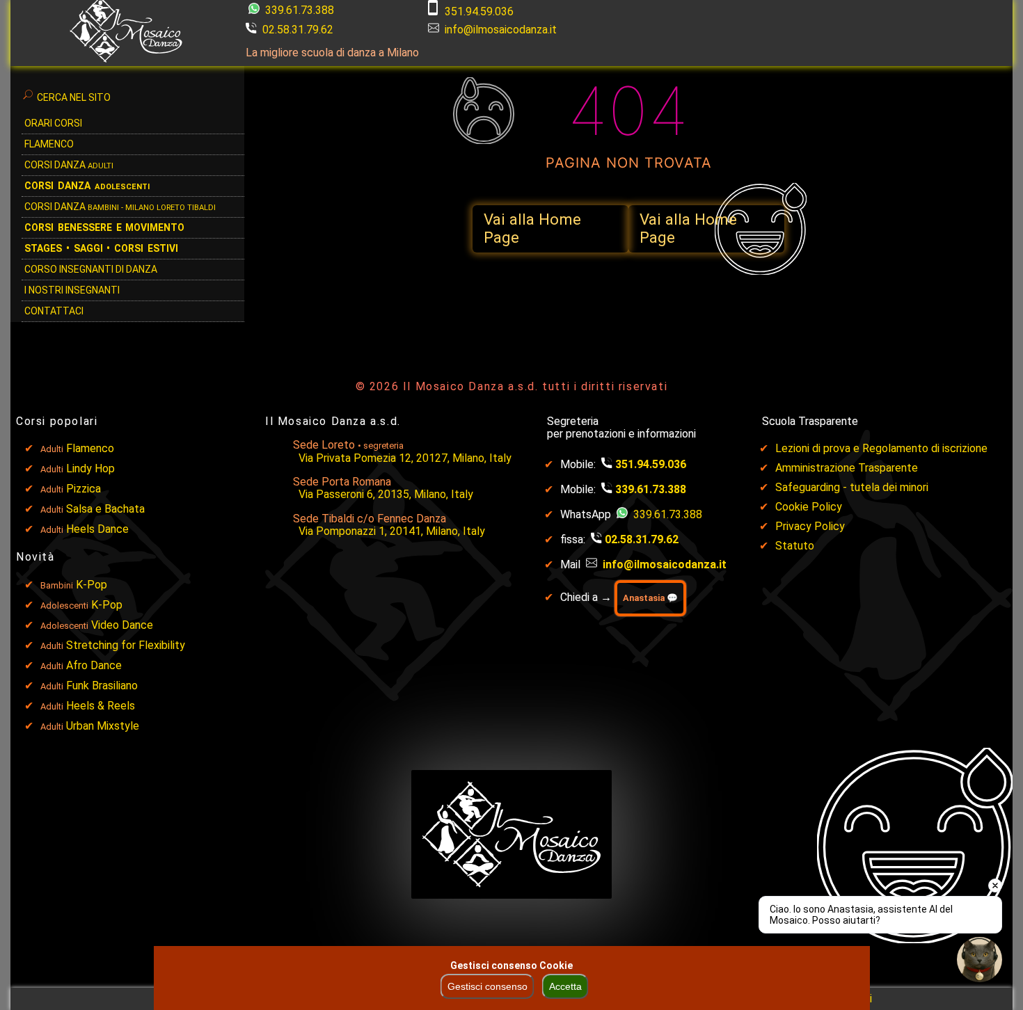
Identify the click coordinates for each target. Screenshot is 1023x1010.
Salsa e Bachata (105, 508)
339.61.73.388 (298, 10)
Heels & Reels (100, 705)
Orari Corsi (53, 123)
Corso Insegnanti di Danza (90, 269)
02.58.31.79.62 (297, 29)
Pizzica (83, 488)
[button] (550, 228)
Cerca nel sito (74, 97)
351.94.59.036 (479, 11)
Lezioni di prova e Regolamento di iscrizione (881, 448)
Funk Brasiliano (102, 685)
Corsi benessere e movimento (104, 227)
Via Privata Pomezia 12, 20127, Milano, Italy (405, 458)
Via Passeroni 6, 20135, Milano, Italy (386, 494)
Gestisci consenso (487, 986)
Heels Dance (97, 529)
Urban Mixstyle (102, 725)
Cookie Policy (808, 506)
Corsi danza (87, 185)
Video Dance (122, 625)
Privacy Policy (810, 526)
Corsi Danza (68, 164)
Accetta (565, 986)
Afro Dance (94, 665)
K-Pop (91, 584)
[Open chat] (979, 959)
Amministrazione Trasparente (846, 467)
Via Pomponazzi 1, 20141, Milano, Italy (392, 531)
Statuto (794, 545)
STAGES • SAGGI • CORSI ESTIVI (101, 248)
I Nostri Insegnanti (72, 290)
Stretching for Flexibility (125, 645)
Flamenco (49, 144)
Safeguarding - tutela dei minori (851, 487)
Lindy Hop (90, 468)
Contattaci (54, 310)
